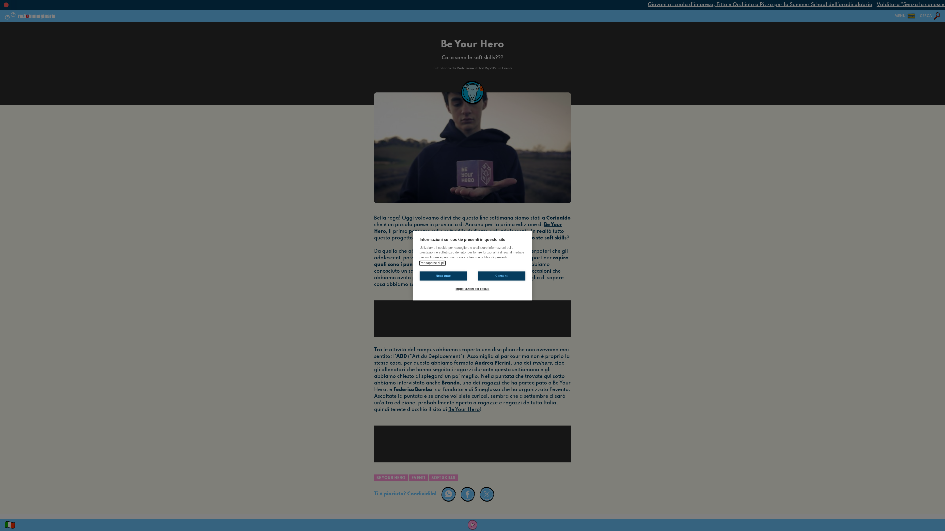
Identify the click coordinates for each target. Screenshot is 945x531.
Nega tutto (443, 276)
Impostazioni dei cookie (472, 289)
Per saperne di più (432, 263)
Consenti (501, 276)
